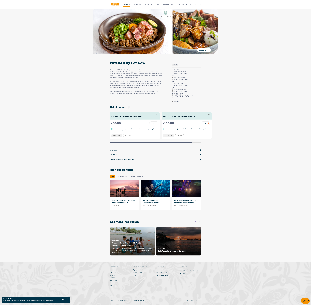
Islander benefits (137, 272)
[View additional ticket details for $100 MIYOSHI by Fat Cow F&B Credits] (209, 114)
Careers (158, 270)
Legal (111, 300)
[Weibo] (194, 270)
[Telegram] (181, 274)
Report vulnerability (122, 300)
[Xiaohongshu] (200, 270)
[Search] (191, 4)
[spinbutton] (154, 123)
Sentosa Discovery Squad (117, 283)
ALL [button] (112, 176)
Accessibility (113, 280)
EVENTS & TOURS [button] (137, 176)
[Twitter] (187, 274)
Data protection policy (138, 300)
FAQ (111, 285)
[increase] (157, 123)
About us (112, 270)
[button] (187, 4)
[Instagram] (184, 270)
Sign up (135, 270)
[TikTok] (187, 270)
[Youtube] (190, 270)
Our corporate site (161, 272)
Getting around (114, 277)
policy (50, 300)
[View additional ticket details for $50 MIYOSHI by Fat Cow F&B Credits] (157, 114)
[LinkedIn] (184, 274)
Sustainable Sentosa (162, 275)
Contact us (113, 272)
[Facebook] (181, 270)
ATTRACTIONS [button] (122, 176)
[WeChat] (197, 270)
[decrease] (150, 123)
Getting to (113, 275)
